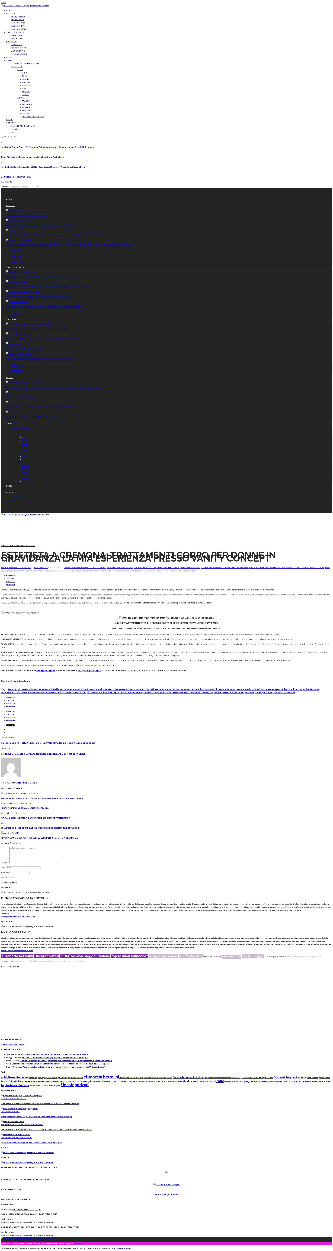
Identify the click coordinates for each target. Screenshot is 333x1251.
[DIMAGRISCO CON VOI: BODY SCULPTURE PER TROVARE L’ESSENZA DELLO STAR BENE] (3, 823)
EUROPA (21, 98)
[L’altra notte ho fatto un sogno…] (11, 392)
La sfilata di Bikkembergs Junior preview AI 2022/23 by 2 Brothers (31, 1143)
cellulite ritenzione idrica (145, 568)
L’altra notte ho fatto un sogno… (16, 177)
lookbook (150, 1081)
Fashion (4, 1112)
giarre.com (109, 1081)
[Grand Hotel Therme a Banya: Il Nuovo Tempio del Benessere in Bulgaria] (20, 272)
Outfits (10, 13)
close (3, 3)
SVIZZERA (27, 110)
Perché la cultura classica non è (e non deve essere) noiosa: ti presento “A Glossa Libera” (43, 167)
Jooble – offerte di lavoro (12, 1044)
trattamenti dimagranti (80, 571)
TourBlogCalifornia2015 (25, 63)
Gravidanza (20, 546)
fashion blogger (253, 956)
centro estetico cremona (190, 568)
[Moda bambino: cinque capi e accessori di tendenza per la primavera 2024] (19, 1109)
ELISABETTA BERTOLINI (23, 126)
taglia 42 (65, 571)
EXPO (24, 73)
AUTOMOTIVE (18, 51)
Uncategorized (46, 956)
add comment (69, 568)
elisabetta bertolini (17, 956)
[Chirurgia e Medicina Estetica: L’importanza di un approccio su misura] (23, 292)
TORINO (26, 92)
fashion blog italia (231, 956)
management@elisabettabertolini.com (18, 917)
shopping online (273, 956)
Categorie (6, 1209)
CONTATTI (11, 123)
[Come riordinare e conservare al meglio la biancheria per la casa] (28, 324)
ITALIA (20, 70)
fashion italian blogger (54, 1081)
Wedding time (18, 48)
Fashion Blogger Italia (309, 956)
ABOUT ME (5, 1125)
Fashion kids (18, 23)
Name (3, 868)
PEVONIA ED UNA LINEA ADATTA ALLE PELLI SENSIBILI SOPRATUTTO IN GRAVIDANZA (39, 838)
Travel (10, 60)
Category (5, 187)
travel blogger (54, 1085)
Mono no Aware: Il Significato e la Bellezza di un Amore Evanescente (38, 417)
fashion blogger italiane (90, 956)
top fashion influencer (129, 956)
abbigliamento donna (163, 956)
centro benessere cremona (167, 568)
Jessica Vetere (28, 692)
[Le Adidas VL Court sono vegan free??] (13, 344)
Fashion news (19, 29)
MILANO (26, 79)
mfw (155, 1081)
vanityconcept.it (45, 670)
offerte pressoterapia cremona (20, 571)
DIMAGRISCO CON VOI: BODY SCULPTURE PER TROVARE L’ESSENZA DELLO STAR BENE (40, 828)
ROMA (25, 76)
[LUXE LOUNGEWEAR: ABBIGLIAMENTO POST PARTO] (16, 803)
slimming (58, 571)
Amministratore (41, 568)
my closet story (7, 961)
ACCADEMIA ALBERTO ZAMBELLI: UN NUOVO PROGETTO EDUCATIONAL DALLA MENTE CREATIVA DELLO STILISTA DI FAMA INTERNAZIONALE (70, 245)
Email (3, 873)
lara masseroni (141, 1081)
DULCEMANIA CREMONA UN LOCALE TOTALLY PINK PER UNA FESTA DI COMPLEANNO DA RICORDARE (46, 1130)
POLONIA (26, 113)
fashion (293, 956)
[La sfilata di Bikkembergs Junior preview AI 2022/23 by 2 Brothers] (15, 1135)
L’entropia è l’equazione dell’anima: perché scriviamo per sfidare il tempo (41, 407)
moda (285, 956)
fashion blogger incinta (240, 1078)
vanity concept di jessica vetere (182, 571)
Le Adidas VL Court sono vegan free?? (24, 349)
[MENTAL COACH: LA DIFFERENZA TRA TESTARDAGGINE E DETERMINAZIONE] (14, 813)
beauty (41, 1078)
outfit (64, 956)
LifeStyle (22, 1099)
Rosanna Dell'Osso (231, 1081)
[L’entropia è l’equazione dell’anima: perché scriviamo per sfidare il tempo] (11, 402)
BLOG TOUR (17, 67)
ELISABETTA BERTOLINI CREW (131, 1078)
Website (4, 878)
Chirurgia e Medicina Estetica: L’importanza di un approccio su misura (38, 297)
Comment (5, 863)
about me (33, 1078)
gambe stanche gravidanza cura (310, 568)
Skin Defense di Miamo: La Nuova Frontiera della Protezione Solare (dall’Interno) (44, 307)
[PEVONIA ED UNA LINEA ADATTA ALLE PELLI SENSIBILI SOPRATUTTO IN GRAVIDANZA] (10, 833)
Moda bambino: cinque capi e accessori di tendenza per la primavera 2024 (36, 1117)
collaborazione (207, 568)
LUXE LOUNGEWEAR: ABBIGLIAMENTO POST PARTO (25, 808)
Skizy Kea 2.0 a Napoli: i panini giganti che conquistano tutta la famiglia (55, 1058)
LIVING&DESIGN (19, 54)
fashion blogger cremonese (219, 1078)
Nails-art (16, 38)
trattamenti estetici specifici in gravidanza (137, 571)
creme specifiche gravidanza (284, 568)
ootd (182, 956)
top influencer (35, 1085)
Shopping (11, 42)
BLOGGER (11, 546)
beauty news (49, 1078)
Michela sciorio (165, 1081)
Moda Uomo (17, 20)
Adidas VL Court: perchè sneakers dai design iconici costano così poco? (39, 225)
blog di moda (60, 1077)
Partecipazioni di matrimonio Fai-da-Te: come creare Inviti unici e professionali (43, 339)
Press (9, 120)
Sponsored (262, 1081)
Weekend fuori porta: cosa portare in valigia (27, 215)
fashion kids (70, 1081)
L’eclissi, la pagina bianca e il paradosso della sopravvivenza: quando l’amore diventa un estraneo (47, 147)
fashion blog (195, 956)
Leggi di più (126, 1248)
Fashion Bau (18, 26)
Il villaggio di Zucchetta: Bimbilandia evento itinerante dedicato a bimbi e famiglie (40, 1104)
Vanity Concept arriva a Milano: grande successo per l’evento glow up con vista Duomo (42, 798)
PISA (24, 88)
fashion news (81, 1081)
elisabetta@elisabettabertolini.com (17, 951)
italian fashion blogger (125, 1081)
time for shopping (78, 961)
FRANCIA (26, 101)
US (12, 132)
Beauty (4, 546)
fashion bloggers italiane (318, 1078)
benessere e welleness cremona (120, 568)
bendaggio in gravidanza (95, 568)
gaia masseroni (20, 961)
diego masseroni (75, 1078)
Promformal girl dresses (166, 1194)
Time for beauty (15, 32)
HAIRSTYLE (17, 35)
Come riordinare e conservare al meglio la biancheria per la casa (32, 157)
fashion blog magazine (37, 961)
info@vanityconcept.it (89, 670)
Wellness (30, 546)
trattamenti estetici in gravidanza (104, 571)
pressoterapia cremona (44, 571)
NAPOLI (25, 95)
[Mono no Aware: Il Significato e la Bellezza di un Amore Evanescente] (11, 412)
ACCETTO (116, 1248)
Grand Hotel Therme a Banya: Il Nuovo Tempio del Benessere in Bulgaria (40, 277)
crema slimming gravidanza (260, 568)
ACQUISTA (16, 45)
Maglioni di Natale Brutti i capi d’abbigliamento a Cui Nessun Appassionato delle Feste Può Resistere (53, 235)
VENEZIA (26, 82)
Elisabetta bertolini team (153, 1078)
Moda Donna (18, 17)
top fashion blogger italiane (58, 961)
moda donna (212, 956)
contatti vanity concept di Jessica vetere (231, 568)
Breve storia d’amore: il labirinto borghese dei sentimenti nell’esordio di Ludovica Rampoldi (66, 1064)
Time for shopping (275, 1081)
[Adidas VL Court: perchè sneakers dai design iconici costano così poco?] (19, 220)
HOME (9, 10)
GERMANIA (27, 104)
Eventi (9, 57)
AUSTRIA (26, 107)
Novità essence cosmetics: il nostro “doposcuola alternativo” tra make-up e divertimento (48, 287)
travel (44, 1085)
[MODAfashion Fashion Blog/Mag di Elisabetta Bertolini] (25, 6)
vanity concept (162, 571)
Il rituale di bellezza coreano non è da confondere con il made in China (43, 754)
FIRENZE (26, 85)
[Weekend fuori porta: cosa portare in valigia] (14, 210)
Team (14, 129)
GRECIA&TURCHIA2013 (33, 117)
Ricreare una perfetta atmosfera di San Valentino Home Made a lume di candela (48, 743)
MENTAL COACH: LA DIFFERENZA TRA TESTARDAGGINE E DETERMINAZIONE (35, 818)
